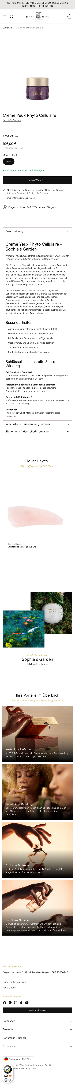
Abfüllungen (9, 987)
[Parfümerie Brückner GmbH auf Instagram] (16, 1003)
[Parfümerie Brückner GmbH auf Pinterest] (10, 1003)
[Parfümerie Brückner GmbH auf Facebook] (4, 1003)
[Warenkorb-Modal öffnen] (69, 16)
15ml (9, 161)
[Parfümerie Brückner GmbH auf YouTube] (27, 1003)
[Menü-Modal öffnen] (4, 16)
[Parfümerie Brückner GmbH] (37, 16)
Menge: (10, 155)
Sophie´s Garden (12, 120)
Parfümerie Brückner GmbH (38, 1065)
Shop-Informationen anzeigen (21, 198)
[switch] (8, 1080)
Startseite (7, 28)
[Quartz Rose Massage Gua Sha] (35, 506)
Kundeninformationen (15, 982)
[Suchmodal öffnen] (11, 16)
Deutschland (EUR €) (19, 1059)
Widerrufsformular (37, 1010)
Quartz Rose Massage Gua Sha (22, 547)
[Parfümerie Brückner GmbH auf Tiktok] (21, 1003)
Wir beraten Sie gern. (45, 207)
